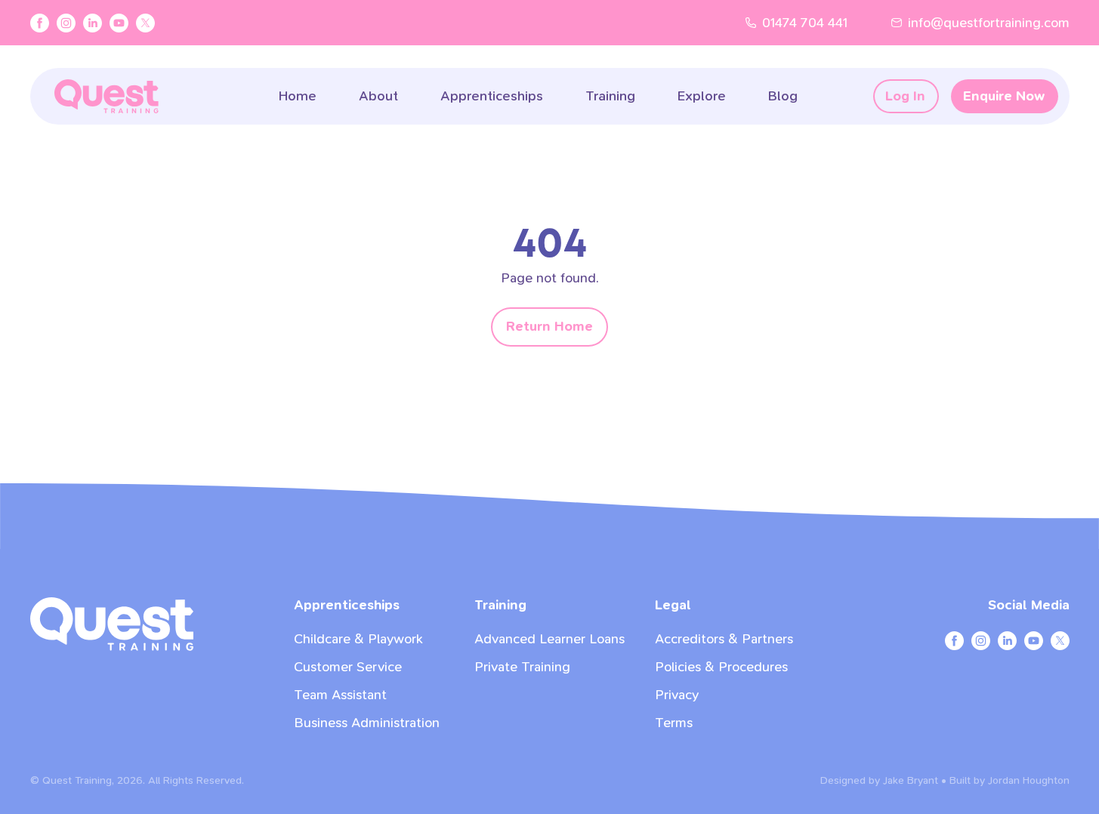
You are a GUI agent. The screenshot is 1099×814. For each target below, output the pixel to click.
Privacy (677, 695)
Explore (702, 96)
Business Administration (367, 723)
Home (297, 96)
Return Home (549, 327)
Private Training (522, 667)
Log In (905, 96)
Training (610, 96)
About (378, 96)
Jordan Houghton (1029, 780)
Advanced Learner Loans (549, 639)
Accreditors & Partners (724, 639)
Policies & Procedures (721, 667)
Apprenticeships (491, 96)
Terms (674, 723)
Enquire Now (1004, 96)
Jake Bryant (910, 780)
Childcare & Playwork (358, 639)
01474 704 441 (804, 23)
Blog (783, 96)
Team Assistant (340, 695)
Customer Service (348, 667)
